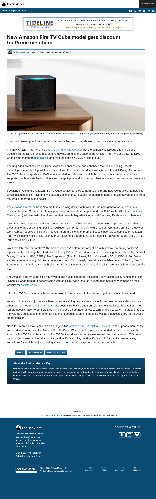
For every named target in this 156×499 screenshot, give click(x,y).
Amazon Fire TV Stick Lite (43, 305)
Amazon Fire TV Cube (25, 207)
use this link (41, 157)
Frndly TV (64, 252)
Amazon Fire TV (35, 352)
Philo (79, 252)
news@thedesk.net (32, 453)
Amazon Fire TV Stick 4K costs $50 (90, 326)
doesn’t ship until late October (64, 149)
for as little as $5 (27, 285)
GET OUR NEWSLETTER (147, 4)
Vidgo (32, 264)
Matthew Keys (44, 363)
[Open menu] (127, 4)
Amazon (20, 352)
